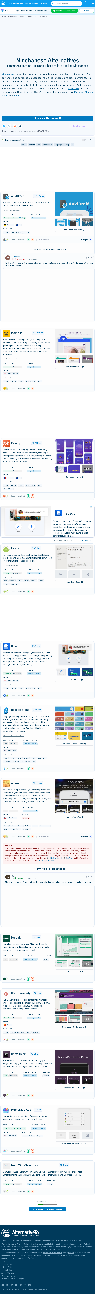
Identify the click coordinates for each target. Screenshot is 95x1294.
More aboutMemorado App (73, 1143)
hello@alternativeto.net (52, 1253)
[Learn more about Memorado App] (6, 1110)
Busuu (16, 95)
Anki (50, 858)
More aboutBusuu (73, 680)
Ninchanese (8, 74)
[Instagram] (25, 1285)
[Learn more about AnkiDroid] (6, 196)
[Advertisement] (47, 36)
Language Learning (34, 367)
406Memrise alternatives (11, 359)
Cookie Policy (6, 1270)
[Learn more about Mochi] (6, 549)
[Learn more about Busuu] (6, 646)
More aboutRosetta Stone (73, 744)
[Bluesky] (16, 1285)
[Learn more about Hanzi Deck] (6, 1054)
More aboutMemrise (73, 367)
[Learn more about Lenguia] (6, 938)
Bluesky (23, 1255)
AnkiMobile (59, 858)
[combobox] (66, 3)
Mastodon (15, 1255)
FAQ (3, 1261)
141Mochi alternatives (10, 565)
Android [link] (32, 145)
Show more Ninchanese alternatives (47, 1209)
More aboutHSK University (73, 1027)
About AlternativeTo (9, 1273)
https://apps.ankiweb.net (47, 861)
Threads (30, 1255)
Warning (8, 845)
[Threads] (20, 1285)
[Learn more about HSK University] (6, 994)
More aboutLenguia (73, 971)
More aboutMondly (73, 477)
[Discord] (2, 1285)
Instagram (38, 1255)
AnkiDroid (73, 88)
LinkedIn (48, 1255)
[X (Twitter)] (7, 1285)
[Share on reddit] (14, 126)
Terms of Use (6, 1264)
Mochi (5, 95)
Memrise (79, 91)
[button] (74, 204)
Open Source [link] (47, 145)
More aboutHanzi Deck (73, 1088)
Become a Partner (8, 1276)
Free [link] (38, 145)
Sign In (87, 3)
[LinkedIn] (29, 1285)
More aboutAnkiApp (73, 817)
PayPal (30, 1258)
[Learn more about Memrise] (6, 333)
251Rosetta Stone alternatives (13, 736)
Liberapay (21, 1258)
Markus (26, 1244)
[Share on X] (9, 126)
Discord (71, 1253)
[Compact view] (86, 140)
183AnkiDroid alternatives (11, 210)
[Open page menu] (93, 3)
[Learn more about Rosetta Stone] (6, 710)
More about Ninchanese (46, 118)
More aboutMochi (73, 582)
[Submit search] (53, 3)
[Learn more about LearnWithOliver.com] (6, 1166)
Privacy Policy (6, 1267)
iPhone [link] (23, 145)
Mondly (89, 91)
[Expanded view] (83, 140)
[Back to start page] (4, 3)
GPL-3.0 (21, 218)
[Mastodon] (11, 1285)
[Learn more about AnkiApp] (6, 783)
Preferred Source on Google (12, 1279)
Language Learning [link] (62, 145)
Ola (18, 1244)
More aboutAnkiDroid (73, 230)
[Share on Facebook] (4, 126)
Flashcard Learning (38, 218)
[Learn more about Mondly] (6, 443)
